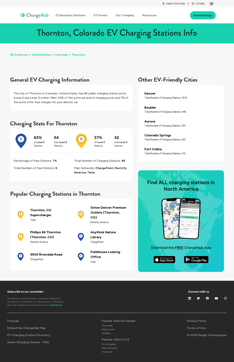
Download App (203, 15)
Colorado (61, 54)
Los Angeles (109, 344)
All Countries (19, 54)
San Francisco (110, 348)
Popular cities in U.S (115, 339)
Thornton (78, 54)
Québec (106, 333)
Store (200, 3)
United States (41, 54)
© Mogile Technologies (207, 335)
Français (13, 321)
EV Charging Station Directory (28, 335)
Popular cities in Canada (118, 321)
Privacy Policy (196, 321)
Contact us (56, 305)
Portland (107, 351)
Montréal (107, 325)
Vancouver (108, 329)
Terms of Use (196, 328)
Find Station (175, 3)
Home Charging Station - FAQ (28, 342)
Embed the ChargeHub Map (26, 328)
